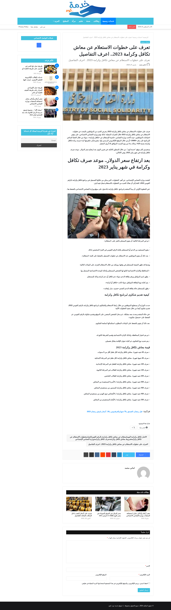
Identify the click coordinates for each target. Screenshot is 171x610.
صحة (88, 21)
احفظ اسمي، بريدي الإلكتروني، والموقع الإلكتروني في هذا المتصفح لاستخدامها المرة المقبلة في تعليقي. (115, 583)
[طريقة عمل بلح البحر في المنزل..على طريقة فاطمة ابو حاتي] (50, 69)
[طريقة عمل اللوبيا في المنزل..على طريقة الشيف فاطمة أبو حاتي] (50, 90)
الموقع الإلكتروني (101, 575)
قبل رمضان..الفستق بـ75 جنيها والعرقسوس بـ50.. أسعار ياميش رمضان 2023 (115, 411)
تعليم (81, 21)
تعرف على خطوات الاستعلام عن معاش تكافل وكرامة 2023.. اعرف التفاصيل (117, 444)
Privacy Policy (23, 27)
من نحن (42, 27)
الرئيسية (146, 37)
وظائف (96, 21)
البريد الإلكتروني (144, 575)
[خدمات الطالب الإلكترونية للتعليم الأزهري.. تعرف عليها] (50, 80)
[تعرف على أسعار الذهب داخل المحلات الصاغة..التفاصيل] (79, 504)
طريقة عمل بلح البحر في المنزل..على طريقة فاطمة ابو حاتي (32, 68)
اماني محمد (142, 65)
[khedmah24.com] (85, 9)
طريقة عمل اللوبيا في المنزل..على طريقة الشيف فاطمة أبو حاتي (33, 90)
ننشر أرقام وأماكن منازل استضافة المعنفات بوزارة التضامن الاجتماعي (33, 101)
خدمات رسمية (108, 21)
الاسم (147, 566)
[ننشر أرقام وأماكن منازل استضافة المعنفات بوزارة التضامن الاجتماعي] (137, 504)
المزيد (56, 21)
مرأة (74, 21)
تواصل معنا (34, 27)
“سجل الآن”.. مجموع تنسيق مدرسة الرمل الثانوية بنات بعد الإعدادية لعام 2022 (32, 112)
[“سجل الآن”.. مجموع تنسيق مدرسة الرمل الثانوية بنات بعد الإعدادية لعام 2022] (50, 113)
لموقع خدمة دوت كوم (115, 606)
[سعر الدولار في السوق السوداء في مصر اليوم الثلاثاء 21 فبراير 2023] (108, 504)
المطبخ (66, 21)
